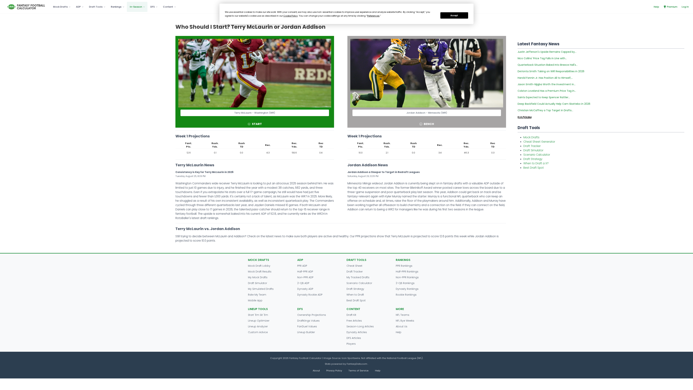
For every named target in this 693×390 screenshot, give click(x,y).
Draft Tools (96, 6)
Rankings (116, 6)
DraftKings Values (308, 320)
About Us (401, 326)
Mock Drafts (60, 6)
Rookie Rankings (406, 294)
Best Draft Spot (533, 168)
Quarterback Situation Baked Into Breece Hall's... (548, 65)
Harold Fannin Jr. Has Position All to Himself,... (545, 78)
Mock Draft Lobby (259, 266)
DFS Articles (353, 338)
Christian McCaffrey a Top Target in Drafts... (545, 110)
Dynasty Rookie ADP (309, 294)
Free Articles (354, 320)
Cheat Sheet (354, 266)
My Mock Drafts (257, 277)
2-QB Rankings (405, 283)
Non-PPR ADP (305, 277)
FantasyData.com (357, 364)
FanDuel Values (307, 326)
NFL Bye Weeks (405, 320)
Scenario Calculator (536, 155)
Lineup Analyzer (258, 326)
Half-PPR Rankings (407, 271)
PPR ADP (302, 266)
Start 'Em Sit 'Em (258, 315)
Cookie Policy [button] (290, 15)
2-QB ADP (303, 283)
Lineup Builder (306, 332)
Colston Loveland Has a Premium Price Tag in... (547, 91)
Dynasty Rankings (407, 289)
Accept (454, 15)
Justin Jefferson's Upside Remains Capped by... (547, 52)
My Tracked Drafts (357, 277)
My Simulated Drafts (261, 289)
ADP (78, 6)
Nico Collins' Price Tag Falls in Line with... (542, 58)
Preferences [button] (373, 15)
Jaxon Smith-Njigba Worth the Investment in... (547, 84)
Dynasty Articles (356, 332)
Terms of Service (358, 370)
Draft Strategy (532, 159)
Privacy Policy (334, 370)
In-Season (136, 6)
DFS (152, 6)
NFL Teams (402, 315)
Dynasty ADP (305, 289)
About (316, 370)
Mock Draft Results (259, 271)
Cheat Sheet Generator (539, 142)
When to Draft (355, 294)
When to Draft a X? (536, 163)
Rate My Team (257, 294)
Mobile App (255, 300)
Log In (685, 6)
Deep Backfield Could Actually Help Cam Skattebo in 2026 (554, 104)
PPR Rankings (404, 266)
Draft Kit (351, 315)
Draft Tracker (532, 146)
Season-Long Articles (360, 326)
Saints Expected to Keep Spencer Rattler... (544, 97)
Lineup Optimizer (258, 320)
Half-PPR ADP (305, 271)
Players (351, 344)
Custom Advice (258, 332)
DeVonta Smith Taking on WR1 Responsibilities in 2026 (551, 71)
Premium (672, 6)
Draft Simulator (533, 150)
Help (656, 6)
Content (168, 6)
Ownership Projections (311, 315)
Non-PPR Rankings (407, 277)
